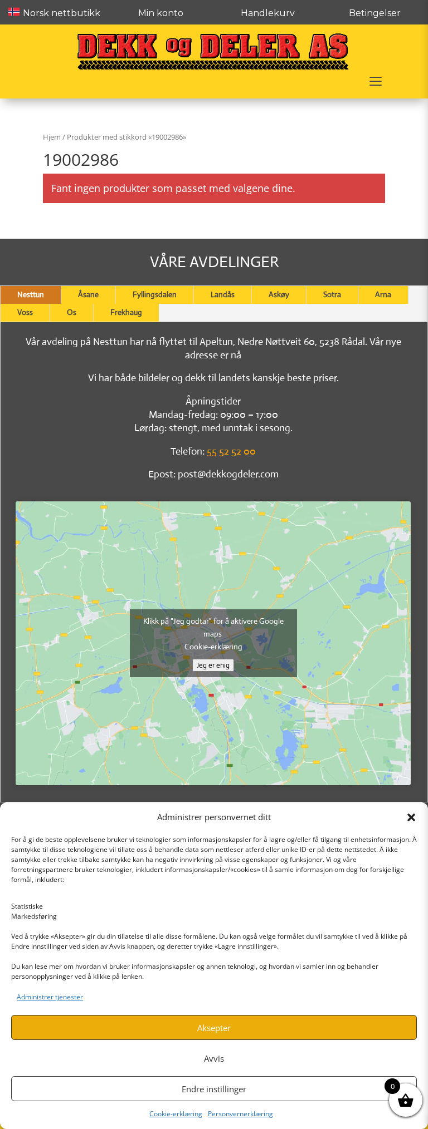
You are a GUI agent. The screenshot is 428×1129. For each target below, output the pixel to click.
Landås (223, 294)
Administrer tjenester (50, 997)
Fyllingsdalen (155, 294)
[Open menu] (375, 81)
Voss (25, 312)
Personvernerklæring (240, 1113)
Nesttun (30, 294)
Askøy (279, 294)
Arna (383, 294)
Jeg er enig (213, 665)
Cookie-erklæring (175, 1113)
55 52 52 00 (231, 451)
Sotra (332, 294)
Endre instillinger (214, 1089)
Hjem (52, 137)
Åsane (88, 294)
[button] (411, 817)
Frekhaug (126, 312)
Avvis (214, 1058)
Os (71, 312)
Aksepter (214, 1027)
